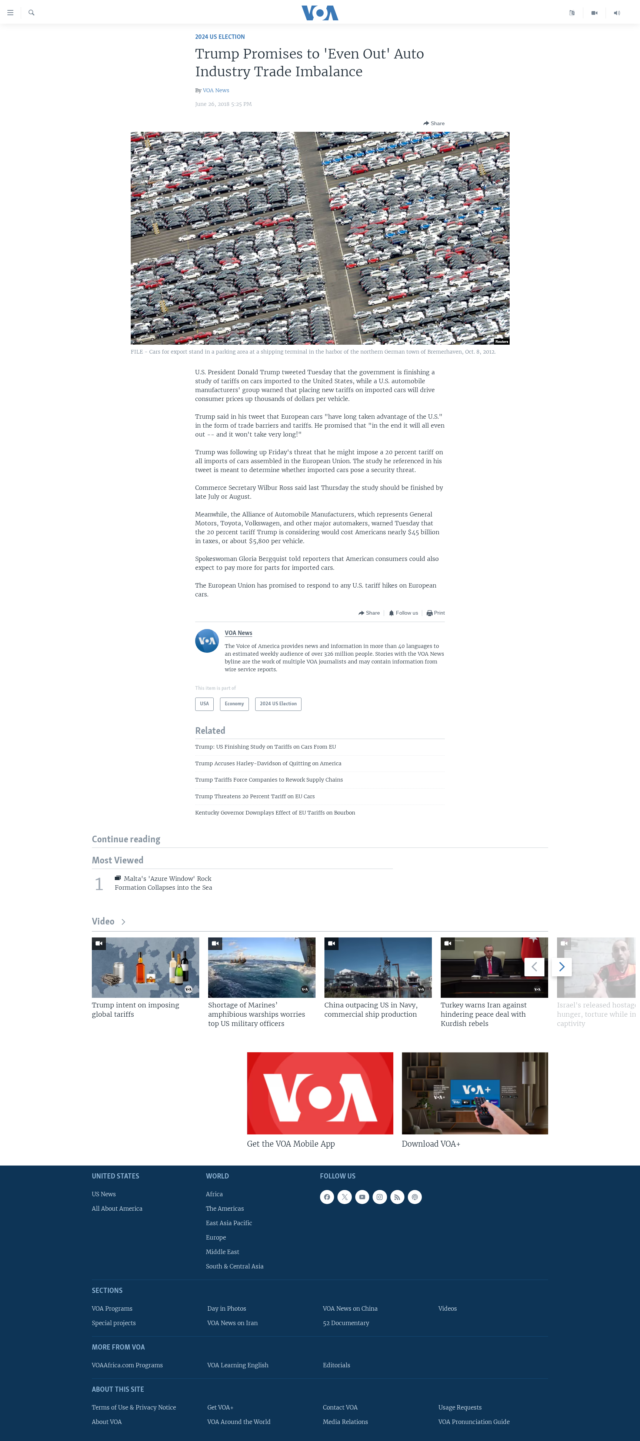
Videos (448, 1308)
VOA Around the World (239, 1421)
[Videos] (594, 13)
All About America (117, 1208)
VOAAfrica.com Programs (127, 1365)
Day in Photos (226, 1308)
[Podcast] (415, 1197)
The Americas (225, 1208)
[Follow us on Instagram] (380, 1197)
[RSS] (397, 1197)
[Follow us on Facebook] (327, 1197)
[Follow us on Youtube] (362, 1197)
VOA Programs (112, 1308)
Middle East (222, 1252)
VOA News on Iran (232, 1323)
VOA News (216, 90)
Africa (214, 1194)
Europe (216, 1237)
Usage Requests (460, 1407)
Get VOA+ (220, 1407)
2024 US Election (220, 37)
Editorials (336, 1365)
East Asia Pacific (229, 1223)
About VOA (107, 1421)
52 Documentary (346, 1323)
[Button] (434, 123)
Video (103, 922)
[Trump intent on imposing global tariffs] (145, 967)
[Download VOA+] (475, 1093)
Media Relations (345, 1421)
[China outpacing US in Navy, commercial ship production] (378, 967)
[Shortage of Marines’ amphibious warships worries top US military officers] (262, 967)
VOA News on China (350, 1308)
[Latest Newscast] (617, 13)
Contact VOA (340, 1407)
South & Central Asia (235, 1266)
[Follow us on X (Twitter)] (344, 1197)
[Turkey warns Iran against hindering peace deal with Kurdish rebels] (494, 967)
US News (104, 1194)
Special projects (114, 1323)
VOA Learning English (238, 1365)
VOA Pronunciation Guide (474, 1421)
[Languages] (572, 13)
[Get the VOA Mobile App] (320, 1093)
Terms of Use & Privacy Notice (134, 1407)
